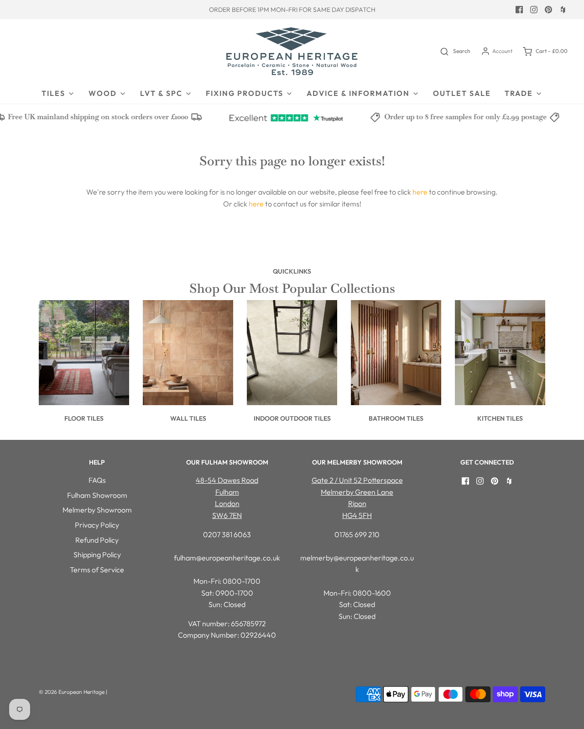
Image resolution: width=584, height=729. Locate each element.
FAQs (97, 480)
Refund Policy (97, 539)
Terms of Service (97, 569)
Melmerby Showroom (97, 509)
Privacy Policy (97, 524)
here (420, 191)
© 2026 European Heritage (71, 691)
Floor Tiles (84, 418)
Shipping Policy (97, 554)
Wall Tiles (188, 418)
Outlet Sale (462, 93)
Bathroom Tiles (396, 418)
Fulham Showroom (97, 495)
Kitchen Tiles (500, 418)
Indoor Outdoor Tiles (292, 418)
